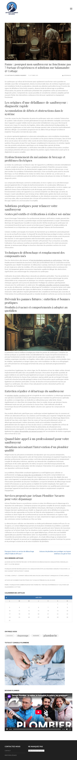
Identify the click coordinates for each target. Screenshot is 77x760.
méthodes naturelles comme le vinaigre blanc (53, 285)
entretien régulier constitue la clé (18, 395)
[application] (38, 712)
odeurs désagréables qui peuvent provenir (28, 431)
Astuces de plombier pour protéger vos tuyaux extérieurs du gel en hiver (30, 580)
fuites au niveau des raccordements (29, 475)
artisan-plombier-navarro (16, 75)
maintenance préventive (40, 539)
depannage (67, 75)
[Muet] (67, 729)
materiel (36, 635)
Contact (8, 750)
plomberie (50, 635)
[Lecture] (7, 729)
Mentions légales (11, 755)
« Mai (6, 597)
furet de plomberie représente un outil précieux (46, 260)
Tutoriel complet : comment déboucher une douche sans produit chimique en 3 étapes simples (37, 575)
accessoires (10, 635)
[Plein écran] (70, 729)
